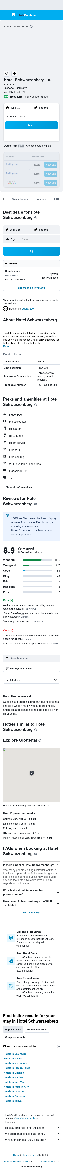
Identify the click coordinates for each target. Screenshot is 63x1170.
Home (16, 1154)
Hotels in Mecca (13, 1058)
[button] (5, 15)
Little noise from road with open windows (30, 643)
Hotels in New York (14, 1082)
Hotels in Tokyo (13, 1100)
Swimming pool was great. (23, 621)
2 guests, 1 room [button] (16, 116)
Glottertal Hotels (46, 1161)
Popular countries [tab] (37, 1029)
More (6, 346)
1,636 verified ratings (35, 96)
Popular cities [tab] (13, 1029)
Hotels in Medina (13, 1077)
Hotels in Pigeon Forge (17, 1067)
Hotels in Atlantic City (16, 1086)
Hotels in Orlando (14, 1072)
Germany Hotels (30, 1154)
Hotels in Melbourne (15, 1063)
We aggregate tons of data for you (25, 1134)
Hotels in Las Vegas (15, 1053)
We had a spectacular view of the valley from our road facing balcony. (29, 607)
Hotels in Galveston (15, 1096)
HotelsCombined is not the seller (24, 1128)
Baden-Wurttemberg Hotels (15, 1161)
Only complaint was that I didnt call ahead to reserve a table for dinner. (31, 637)
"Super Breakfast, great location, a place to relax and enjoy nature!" (31, 615)
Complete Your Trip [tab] (16, 1037)
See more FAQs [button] (31, 912)
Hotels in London (14, 1091)
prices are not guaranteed (25, 1117)
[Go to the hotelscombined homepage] (24, 14)
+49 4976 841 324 (14, 92)
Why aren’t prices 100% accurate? (25, 1140)
